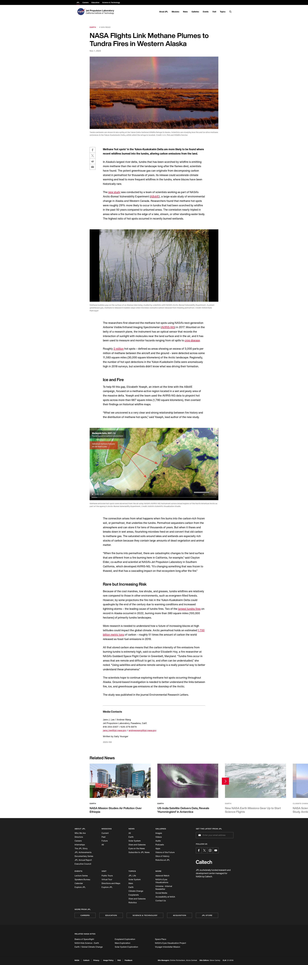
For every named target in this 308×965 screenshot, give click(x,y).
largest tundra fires (189, 609)
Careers (78, 840)
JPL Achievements (83, 852)
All (103, 844)
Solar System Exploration (126, 946)
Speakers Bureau (82, 879)
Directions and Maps (111, 883)
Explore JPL (80, 887)
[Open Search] (230, 12)
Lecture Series (81, 875)
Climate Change (135, 891)
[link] (154, 93)
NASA (77, 960)
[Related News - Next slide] (225, 781)
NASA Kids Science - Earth (87, 943)
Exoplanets (133, 894)
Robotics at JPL (162, 860)
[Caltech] (204, 862)
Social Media (161, 892)
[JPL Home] (100, 11)
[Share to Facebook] (92, 150)
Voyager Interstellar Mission (167, 946)
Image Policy (108, 960)
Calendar (79, 883)
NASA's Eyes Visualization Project (170, 943)
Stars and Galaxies (137, 844)
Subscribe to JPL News (139, 852)
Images (158, 833)
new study (114, 192)
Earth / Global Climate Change (89, 946)
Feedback (128, 960)
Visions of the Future (165, 852)
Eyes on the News (136, 848)
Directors (79, 836)
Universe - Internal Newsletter (163, 888)
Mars (130, 883)
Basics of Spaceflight (84, 939)
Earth (131, 836)
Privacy (96, 960)
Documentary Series (84, 856)
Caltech (86, 960)
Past (104, 836)
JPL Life (132, 875)
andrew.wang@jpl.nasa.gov (142, 730)
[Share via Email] (92, 167)
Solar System (134, 840)
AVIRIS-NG (168, 327)
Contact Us (160, 900)
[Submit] (199, 835)
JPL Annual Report (83, 860)
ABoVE (154, 196)
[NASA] (81, 11)
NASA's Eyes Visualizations (161, 881)
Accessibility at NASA (165, 896)
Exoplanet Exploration (125, 939)
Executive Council (83, 863)
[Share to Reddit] (92, 161)
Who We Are (80, 833)
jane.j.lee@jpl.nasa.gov (114, 730)
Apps (157, 848)
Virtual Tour (107, 879)
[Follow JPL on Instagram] (210, 850)
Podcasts (159, 844)
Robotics (132, 902)
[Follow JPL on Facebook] (199, 850)
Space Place (160, 939)
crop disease (192, 340)
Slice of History (162, 856)
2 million (118, 349)
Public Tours (107, 875)
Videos (158, 836)
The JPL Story (81, 848)
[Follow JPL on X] (204, 850)
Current (105, 833)
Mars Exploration (122, 943)
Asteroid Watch (162, 875)
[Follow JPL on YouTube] (216, 850)
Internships (80, 844)
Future (105, 840)
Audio (158, 840)
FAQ (119, 960)
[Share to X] (92, 155)
